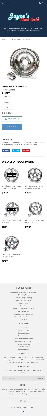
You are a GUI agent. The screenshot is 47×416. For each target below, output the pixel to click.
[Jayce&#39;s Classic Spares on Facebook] (21, 402)
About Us (23, 327)
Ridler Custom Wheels (23, 317)
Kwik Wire (23, 306)
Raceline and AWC (23, 311)
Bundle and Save (23, 330)
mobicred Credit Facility (23, 338)
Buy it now (12, 127)
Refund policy (23, 349)
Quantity (5, 103)
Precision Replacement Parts (23, 309)
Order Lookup (23, 336)
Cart (43, 3)
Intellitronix (23, 303)
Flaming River (23, 295)
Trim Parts (23, 319)
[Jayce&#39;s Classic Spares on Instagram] (25, 402)
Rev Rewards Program (23, 341)
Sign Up (41, 378)
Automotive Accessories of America (23, 292)
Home (4, 39)
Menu (7, 3)
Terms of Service (23, 344)
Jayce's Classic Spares (24, 408)
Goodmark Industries (24, 300)
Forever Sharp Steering (23, 298)
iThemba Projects (23, 333)
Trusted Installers (23, 347)
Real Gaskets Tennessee (23, 314)
